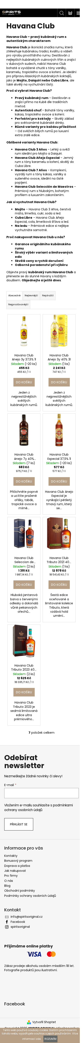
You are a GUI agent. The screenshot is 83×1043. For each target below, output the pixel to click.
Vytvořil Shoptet (44, 1022)
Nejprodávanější (18, 304)
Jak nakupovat (15, 871)
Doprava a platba (17, 866)
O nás (8, 881)
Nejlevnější (31, 295)
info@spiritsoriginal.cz (27, 917)
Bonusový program (18, 861)
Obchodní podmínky (19, 890)
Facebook (18, 922)
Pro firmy (11, 875)
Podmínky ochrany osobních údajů (30, 896)
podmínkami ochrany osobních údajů (38, 807)
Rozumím (50, 1039)
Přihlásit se (18, 824)
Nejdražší (48, 295)
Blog (7, 886)
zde (38, 1039)
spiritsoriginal (20, 927)
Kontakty (10, 856)
